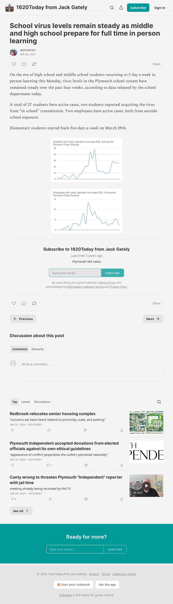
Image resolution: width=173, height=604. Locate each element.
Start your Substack (75, 584)
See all (18, 511)
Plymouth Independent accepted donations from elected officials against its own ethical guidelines (64, 446)
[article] (86, 422)
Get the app (107, 584)
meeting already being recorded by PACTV (40, 488)
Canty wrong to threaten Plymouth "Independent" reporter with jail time (66, 480)
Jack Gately (28, 50)
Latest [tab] (25, 402)
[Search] (112, 7)
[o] (146, 486)
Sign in (159, 7)
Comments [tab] (19, 349)
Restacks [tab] (37, 349)
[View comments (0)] (24, 64)
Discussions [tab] (42, 402)
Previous (26, 319)
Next (150, 319)
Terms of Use (107, 282)
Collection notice (124, 574)
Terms (105, 574)
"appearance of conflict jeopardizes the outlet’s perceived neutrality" (59, 454)
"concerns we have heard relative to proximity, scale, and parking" (57, 419)
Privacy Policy (118, 287)
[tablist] (28, 349)
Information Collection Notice (85, 287)
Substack (65, 595)
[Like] (14, 64)
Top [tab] (14, 402)
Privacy (94, 574)
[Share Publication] (121, 7)
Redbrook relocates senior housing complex (53, 413)
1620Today (35, 424)
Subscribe (138, 7)
